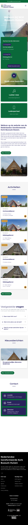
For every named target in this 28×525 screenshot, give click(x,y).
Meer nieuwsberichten (7, 373)
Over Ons (3, 481)
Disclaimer (3, 488)
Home (2, 479)
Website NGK (17, 481)
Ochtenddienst (8, 211)
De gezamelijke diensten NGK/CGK (12, 363)
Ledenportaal (14, 111)
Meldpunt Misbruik (19, 483)
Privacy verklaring (4, 490)
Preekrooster (3, 485)
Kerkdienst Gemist (18, 485)
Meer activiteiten (6, 294)
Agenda (2, 483)
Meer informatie (14, 30)
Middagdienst (8, 235)
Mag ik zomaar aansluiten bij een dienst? (13, 328)
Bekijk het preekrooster (14, 66)
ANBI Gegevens (18, 479)
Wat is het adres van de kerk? (12, 322)
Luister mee (14, 95)
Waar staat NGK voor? (9, 316)
